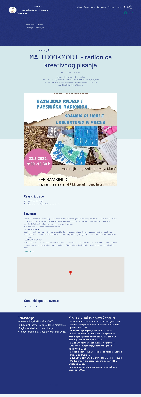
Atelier (38, 6)
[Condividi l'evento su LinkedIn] (36, 306)
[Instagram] (128, 7)
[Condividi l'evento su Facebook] (25, 306)
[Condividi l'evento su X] (31, 306)
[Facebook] (124, 7)
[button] (130, 7)
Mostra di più (29, 251)
